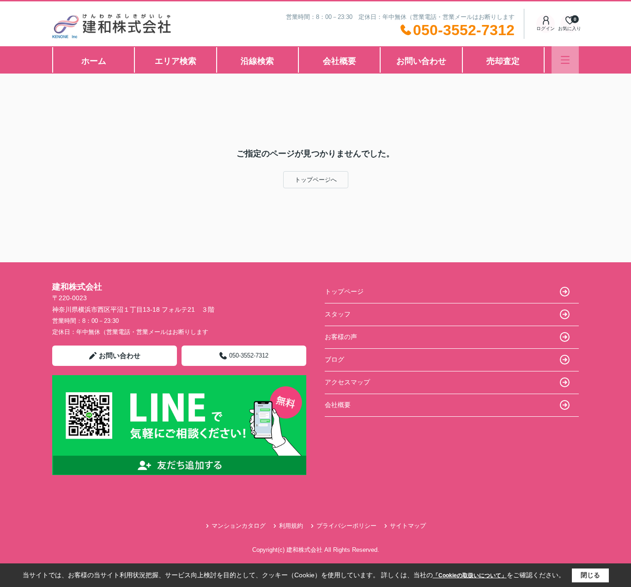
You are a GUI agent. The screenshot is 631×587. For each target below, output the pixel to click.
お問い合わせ (421, 61)
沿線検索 (257, 61)
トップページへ (316, 179)
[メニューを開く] (565, 60)
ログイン (545, 28)
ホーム (93, 61)
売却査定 (503, 61)
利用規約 (291, 525)
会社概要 (339, 61)
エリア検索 (175, 61)
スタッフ (338, 314)
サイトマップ (408, 525)
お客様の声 (341, 336)
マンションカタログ (239, 525)
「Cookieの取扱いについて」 (470, 575)
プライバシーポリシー (346, 525)
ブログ (334, 359)
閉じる (590, 575)
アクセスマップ (347, 382)
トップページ (344, 291)
